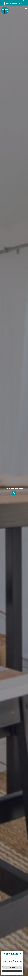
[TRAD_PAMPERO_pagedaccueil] (5, 14)
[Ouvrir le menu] (26, 8)
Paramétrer (12, 967)
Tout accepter (12, 971)
